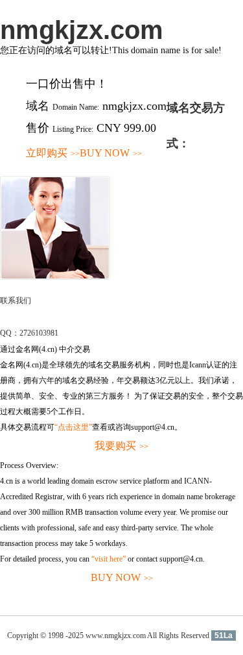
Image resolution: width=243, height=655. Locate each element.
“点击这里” (73, 427)
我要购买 (121, 445)
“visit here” (108, 558)
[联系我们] (55, 277)
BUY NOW (111, 152)
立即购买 (53, 152)
